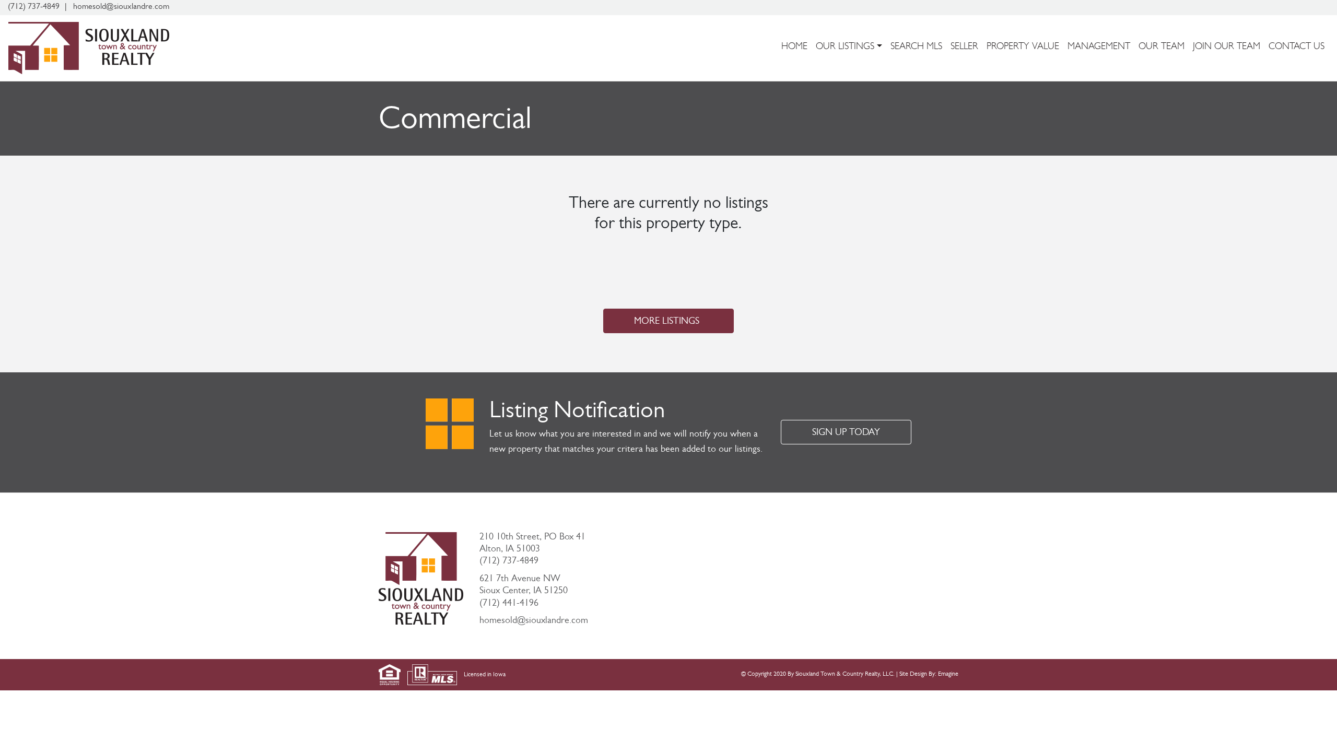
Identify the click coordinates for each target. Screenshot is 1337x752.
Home (794, 47)
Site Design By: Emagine (928, 675)
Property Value (1023, 47)
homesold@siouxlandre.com (533, 621)
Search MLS (916, 47)
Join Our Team (1226, 47)
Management (1099, 47)
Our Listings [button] (845, 47)
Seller (964, 47)
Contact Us (1296, 47)
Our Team (1161, 47)
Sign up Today (846, 433)
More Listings (666, 322)
